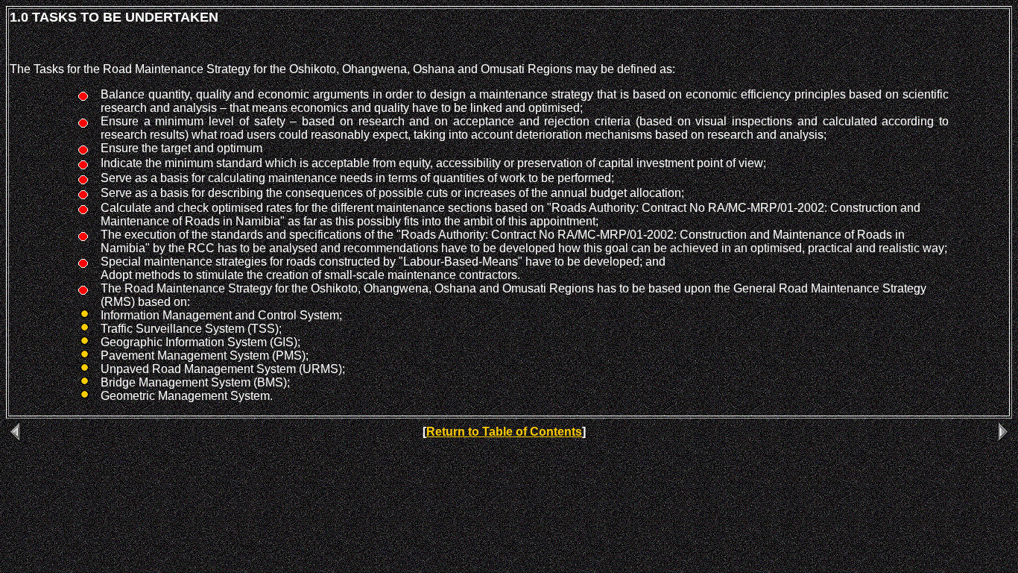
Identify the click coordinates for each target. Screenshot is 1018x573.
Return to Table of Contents (504, 431)
